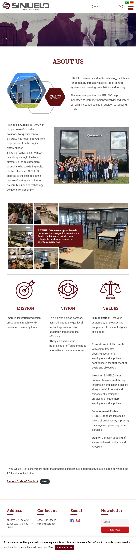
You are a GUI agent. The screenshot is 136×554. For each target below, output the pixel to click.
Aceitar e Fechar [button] (64, 547)
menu (131, 8)
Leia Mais (48, 547)
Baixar (45, 481)
